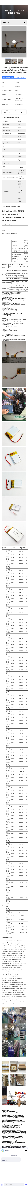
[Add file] (2, 1184)
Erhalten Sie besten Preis (9, 77)
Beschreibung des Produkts (20, 112)
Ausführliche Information (7, 112)
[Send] (26, 1184)
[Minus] (26, 1150)
